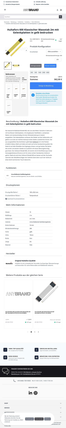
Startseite (6, 22)
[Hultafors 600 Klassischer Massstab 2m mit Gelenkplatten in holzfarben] (18, 294)
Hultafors (27, 22)
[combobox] (31, 16)
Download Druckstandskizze (15, 199)
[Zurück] (6, 50)
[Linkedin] (30, 393)
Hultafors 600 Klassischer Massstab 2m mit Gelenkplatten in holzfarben (17, 312)
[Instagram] (36, 393)
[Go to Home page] (31, 10)
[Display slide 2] (35, 332)
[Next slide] (38, 332)
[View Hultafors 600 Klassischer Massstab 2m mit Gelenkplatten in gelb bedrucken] (8, 66)
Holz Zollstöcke (36, 22)
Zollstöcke (20, 22)
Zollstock (35, 142)
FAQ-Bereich (27, 372)
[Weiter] (26, 50)
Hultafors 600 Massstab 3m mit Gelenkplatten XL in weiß (44, 312)
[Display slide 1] (31, 332)
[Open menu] (5, 10)
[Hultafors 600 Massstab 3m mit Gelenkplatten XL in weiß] (47, 294)
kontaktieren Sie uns (29, 374)
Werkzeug (13, 22)
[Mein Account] (57, 10)
